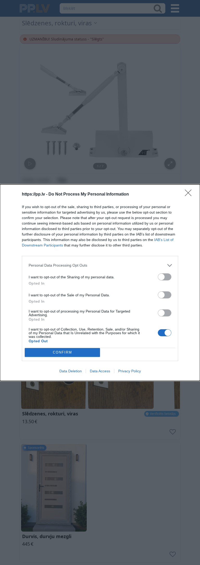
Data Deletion (70, 371)
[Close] (190, 194)
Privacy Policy (129, 371)
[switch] (164, 276)
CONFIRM (62, 352)
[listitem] (100, 265)
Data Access (100, 371)
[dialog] (100, 282)
